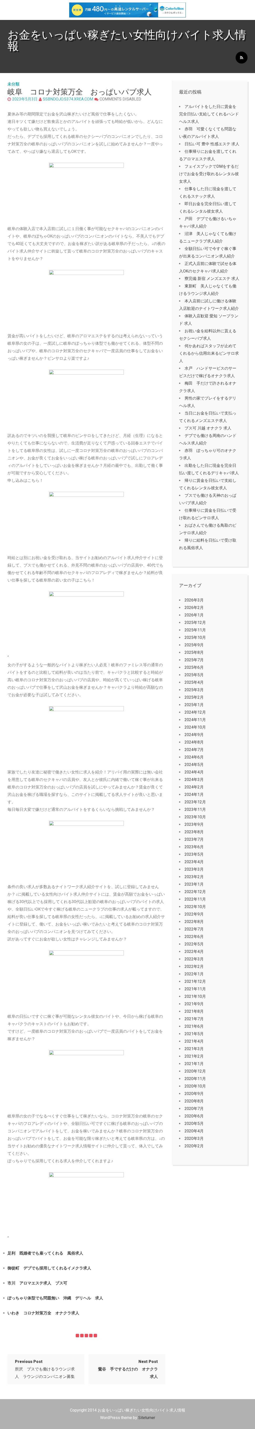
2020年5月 (194, 1123)
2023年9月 (194, 824)
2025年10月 (195, 637)
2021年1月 (194, 1063)
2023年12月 (195, 802)
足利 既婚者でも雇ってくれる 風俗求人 (45, 1253)
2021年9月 (194, 1004)
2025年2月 (194, 697)
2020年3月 (194, 1138)
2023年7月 (194, 839)
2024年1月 (194, 794)
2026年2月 (194, 607)
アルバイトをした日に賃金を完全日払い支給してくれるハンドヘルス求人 (209, 114)
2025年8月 (194, 652)
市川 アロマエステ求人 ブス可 (37, 1283)
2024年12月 (195, 712)
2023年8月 (194, 832)
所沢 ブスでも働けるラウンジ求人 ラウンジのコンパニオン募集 (45, 1369)
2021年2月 (194, 1056)
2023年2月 (194, 876)
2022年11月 (195, 899)
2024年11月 (195, 719)
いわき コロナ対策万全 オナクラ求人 (43, 1313)
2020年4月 (194, 1131)
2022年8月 (194, 921)
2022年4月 (194, 951)
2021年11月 (195, 989)
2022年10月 (195, 906)
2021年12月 (195, 981)
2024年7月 (194, 749)
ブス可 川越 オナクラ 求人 (208, 428)
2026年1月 (194, 615)
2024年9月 (194, 734)
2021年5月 (194, 1033)
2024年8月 (194, 742)
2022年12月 (195, 891)
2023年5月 (194, 854)
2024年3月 (194, 779)
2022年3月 (194, 959)
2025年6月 (194, 667)
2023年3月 (194, 869)
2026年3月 (194, 600)
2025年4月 (194, 682)
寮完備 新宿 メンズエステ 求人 (212, 278)
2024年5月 (194, 764)
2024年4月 (194, 772)
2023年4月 (194, 861)
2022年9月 (194, 914)
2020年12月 (195, 1071)
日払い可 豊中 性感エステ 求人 (212, 144)
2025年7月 (194, 660)
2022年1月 (194, 974)
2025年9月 (194, 645)
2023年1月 (194, 884)
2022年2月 (194, 966)
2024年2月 (194, 787)
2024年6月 (194, 757)
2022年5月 (194, 944)
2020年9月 (194, 1093)
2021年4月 (194, 1041)
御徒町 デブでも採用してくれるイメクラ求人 (49, 1268)
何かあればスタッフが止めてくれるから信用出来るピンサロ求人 (209, 353)
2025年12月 (195, 622)
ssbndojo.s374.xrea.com (68, 99)
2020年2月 (194, 1146)
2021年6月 (194, 1026)
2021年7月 (194, 1018)
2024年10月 (195, 727)
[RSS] (242, 57)
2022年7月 (194, 929)
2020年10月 (195, 1086)
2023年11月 (195, 809)
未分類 (13, 84)
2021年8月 (194, 1011)
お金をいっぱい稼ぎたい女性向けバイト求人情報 (126, 40)
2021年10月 (195, 996)
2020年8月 (194, 1101)
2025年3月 (194, 689)
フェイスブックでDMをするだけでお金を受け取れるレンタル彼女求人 (209, 174)
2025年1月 (194, 704)
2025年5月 (194, 674)
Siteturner (146, 1417)
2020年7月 (194, 1108)
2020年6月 (194, 1116)
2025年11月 (195, 630)
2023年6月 (194, 846)
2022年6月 (194, 936)
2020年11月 (195, 1078)
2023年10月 (195, 817)
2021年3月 (194, 1048)
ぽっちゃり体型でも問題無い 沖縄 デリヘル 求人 (55, 1298)
